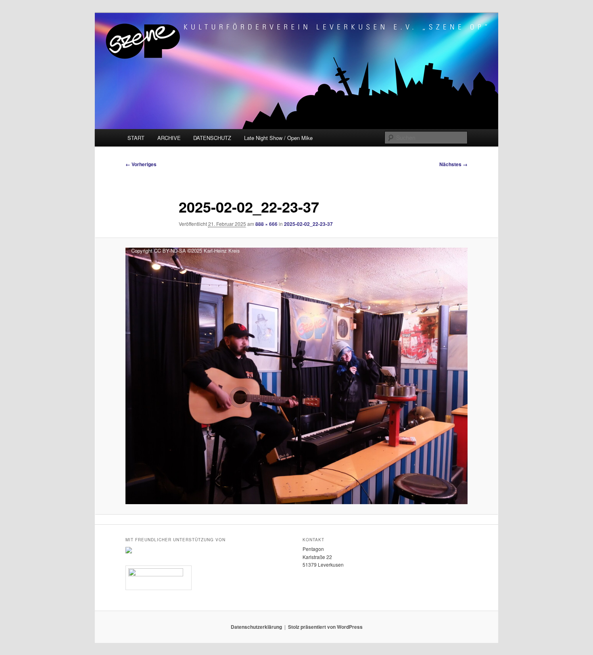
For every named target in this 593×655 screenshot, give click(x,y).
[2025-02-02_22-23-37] (296, 376)
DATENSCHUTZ (212, 138)
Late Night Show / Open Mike (278, 138)
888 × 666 (266, 223)
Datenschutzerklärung (256, 626)
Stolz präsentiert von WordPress (325, 626)
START (135, 138)
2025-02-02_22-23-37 (308, 223)
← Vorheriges (141, 164)
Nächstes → (453, 164)
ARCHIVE (169, 138)
